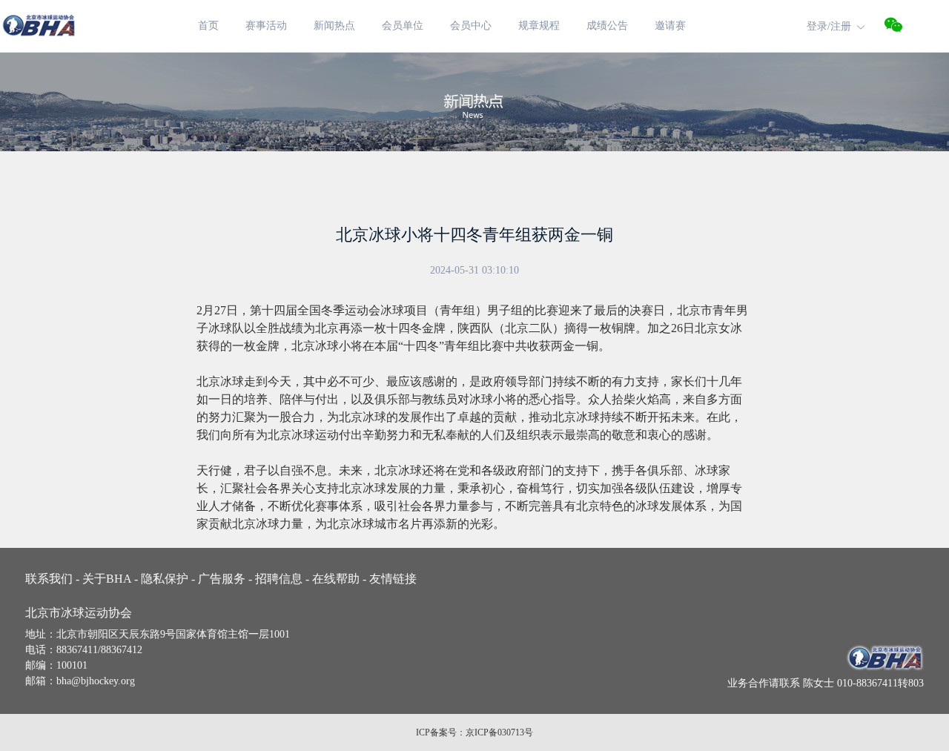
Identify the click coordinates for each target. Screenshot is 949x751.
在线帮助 (337, 578)
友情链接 (391, 578)
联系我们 (52, 578)
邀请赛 (670, 25)
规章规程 (539, 25)
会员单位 (402, 25)
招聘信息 (280, 578)
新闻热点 (334, 25)
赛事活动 (266, 25)
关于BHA (108, 578)
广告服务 (223, 578)
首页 (208, 25)
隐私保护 (166, 578)
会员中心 (471, 25)
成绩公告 (607, 25)
